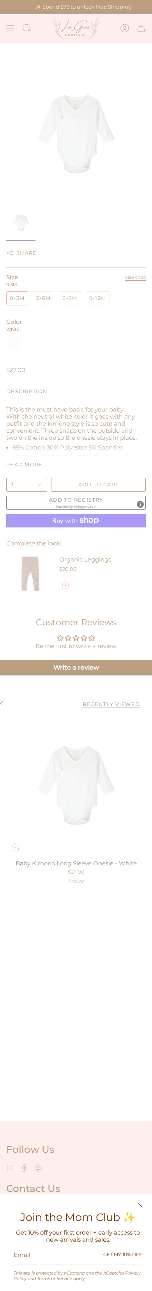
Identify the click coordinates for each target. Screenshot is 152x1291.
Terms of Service (54, 1278)
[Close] (140, 1205)
